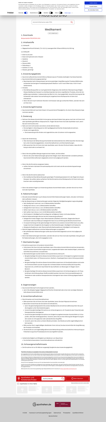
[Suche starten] (71, 22)
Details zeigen (68, 12)
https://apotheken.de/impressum (68, 368)
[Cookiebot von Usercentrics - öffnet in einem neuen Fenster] (10, 13)
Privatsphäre (66, 413)
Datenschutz (57, 413)
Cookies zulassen (93, 3)
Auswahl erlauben (93, 6)
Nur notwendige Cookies (93, 9)
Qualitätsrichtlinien (78, 413)
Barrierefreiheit (53, 416)
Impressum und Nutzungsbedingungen (40, 413)
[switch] (39, 13)
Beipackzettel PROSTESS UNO (30, 38)
